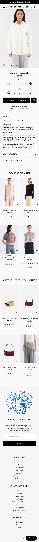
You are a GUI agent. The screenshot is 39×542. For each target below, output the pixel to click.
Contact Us (19, 473)
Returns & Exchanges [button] (13, 160)
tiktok (19, 527)
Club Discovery (19, 467)
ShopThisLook (4, 64)
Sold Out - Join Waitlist (16, 100)
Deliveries (19, 499)
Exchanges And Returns (19, 502)
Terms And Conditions (19, 510)
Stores (19, 465)
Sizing (20, 490)
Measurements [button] (10, 154)
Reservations (19, 496)
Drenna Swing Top (29, 258)
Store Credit (19, 505)
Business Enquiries (19, 476)
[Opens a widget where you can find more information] (31, 538)
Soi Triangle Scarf (29, 367)
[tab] (19, 117)
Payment (19, 493)
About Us (19, 462)
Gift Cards (19, 470)
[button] (11, 65)
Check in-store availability (19, 109)
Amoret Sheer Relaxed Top (29, 210)
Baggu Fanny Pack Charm (9, 318)
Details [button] (6, 116)
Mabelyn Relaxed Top (9, 210)
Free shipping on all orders (19, 106)
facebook (19, 525)
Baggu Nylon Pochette (9, 367)
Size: (19, 89)
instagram (19, 522)
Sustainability (19, 479)
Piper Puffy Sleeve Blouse (9, 258)
